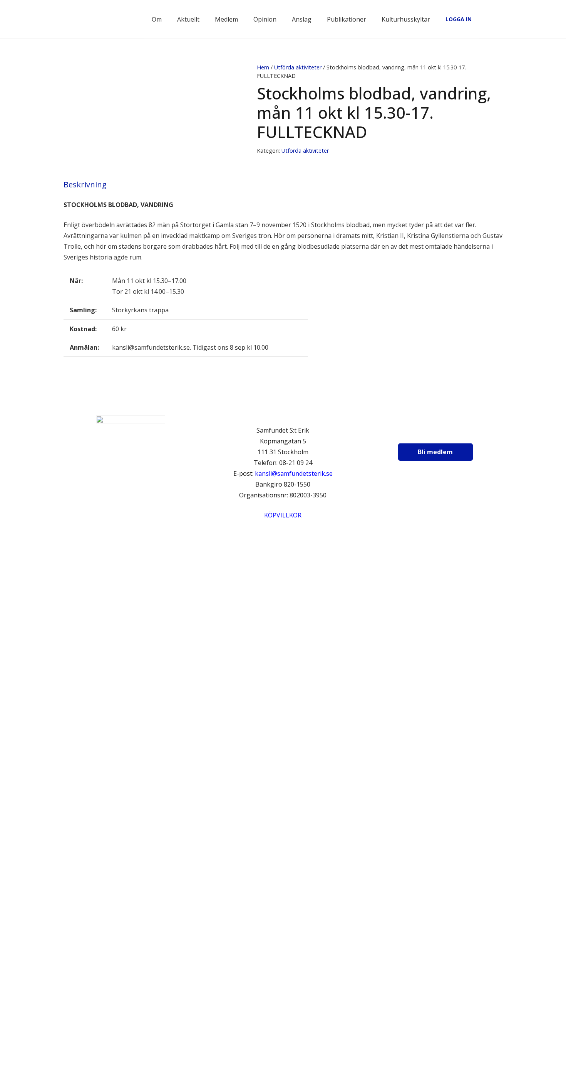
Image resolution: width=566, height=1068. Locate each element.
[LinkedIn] (451, 432)
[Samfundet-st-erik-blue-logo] (105, 19)
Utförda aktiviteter (298, 67)
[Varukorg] (481, 19)
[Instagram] (432, 432)
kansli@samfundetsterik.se (294, 473)
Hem (263, 67)
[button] (498, 19)
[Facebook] (413, 432)
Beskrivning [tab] (85, 184)
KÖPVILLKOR (282, 515)
